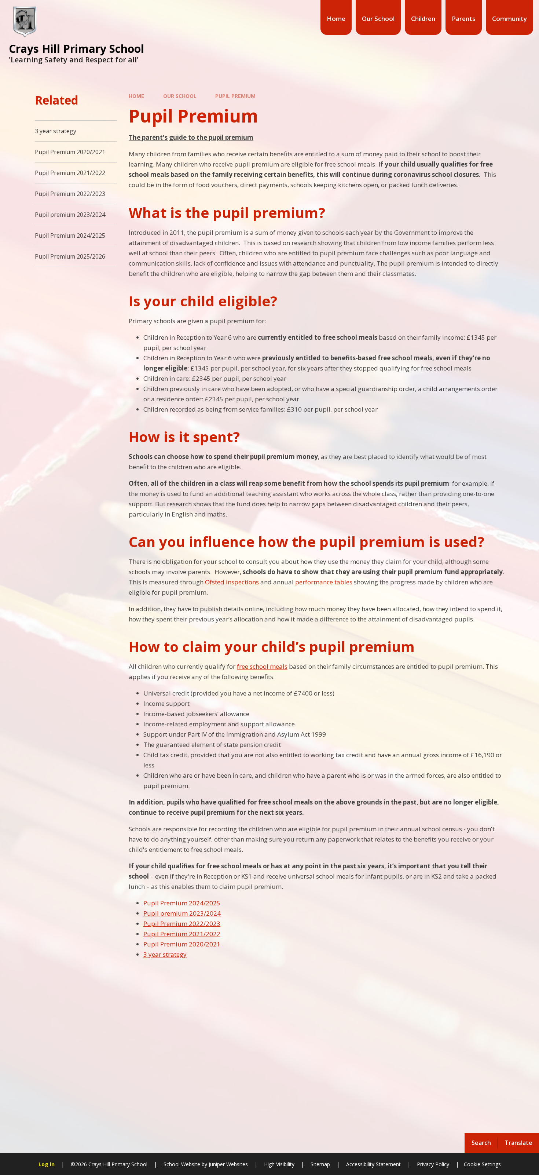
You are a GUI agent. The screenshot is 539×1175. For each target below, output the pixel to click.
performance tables (323, 582)
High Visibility (279, 1164)
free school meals (262, 666)
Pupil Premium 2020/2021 (181, 944)
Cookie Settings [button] (482, 1164)
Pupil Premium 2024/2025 (181, 903)
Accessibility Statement (373, 1164)
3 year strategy (165, 954)
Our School (180, 95)
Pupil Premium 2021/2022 (181, 934)
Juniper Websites (227, 1164)
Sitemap (320, 1164)
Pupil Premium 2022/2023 (181, 923)
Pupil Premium (235, 95)
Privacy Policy (433, 1164)
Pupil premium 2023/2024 (182, 913)
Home (136, 95)
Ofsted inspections (232, 582)
